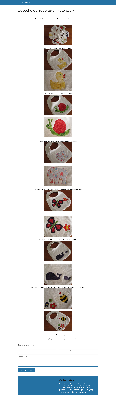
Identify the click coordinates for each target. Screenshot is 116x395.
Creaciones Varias (66, 387)
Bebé (61, 384)
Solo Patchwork (24, 2)
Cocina (80, 384)
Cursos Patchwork (78, 387)
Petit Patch (92, 391)
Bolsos (66, 384)
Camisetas (73, 384)
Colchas (86, 384)
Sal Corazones (65, 393)
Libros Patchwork (74, 389)
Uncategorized (83, 393)
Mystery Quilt (84, 389)
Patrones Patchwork (81, 391)
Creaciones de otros (84, 385)
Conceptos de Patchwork (68, 385)
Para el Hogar (70, 391)
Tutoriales (74, 393)
